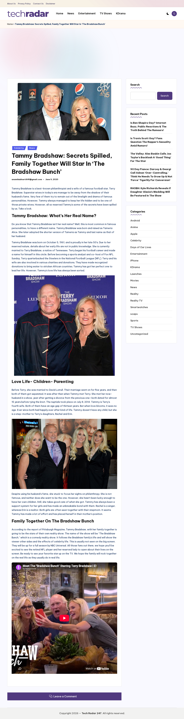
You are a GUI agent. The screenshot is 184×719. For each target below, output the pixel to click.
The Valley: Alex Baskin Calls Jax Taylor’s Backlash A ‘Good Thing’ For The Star (150, 157)
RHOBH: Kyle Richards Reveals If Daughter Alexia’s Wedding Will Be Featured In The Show (150, 192)
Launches (136, 273)
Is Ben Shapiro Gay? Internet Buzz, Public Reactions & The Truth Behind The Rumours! (148, 126)
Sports (134, 320)
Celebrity (19, 148)
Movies (134, 280)
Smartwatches (139, 307)
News (32, 148)
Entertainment (138, 253)
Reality (134, 293)
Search (135, 84)
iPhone (134, 260)
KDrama (135, 267)
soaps (134, 313)
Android (135, 220)
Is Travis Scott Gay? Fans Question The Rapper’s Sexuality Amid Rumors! (150, 142)
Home (10, 24)
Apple (133, 233)
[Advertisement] (92, 50)
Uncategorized (139, 333)
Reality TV (136, 300)
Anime (134, 227)
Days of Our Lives (140, 247)
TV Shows (136, 327)
